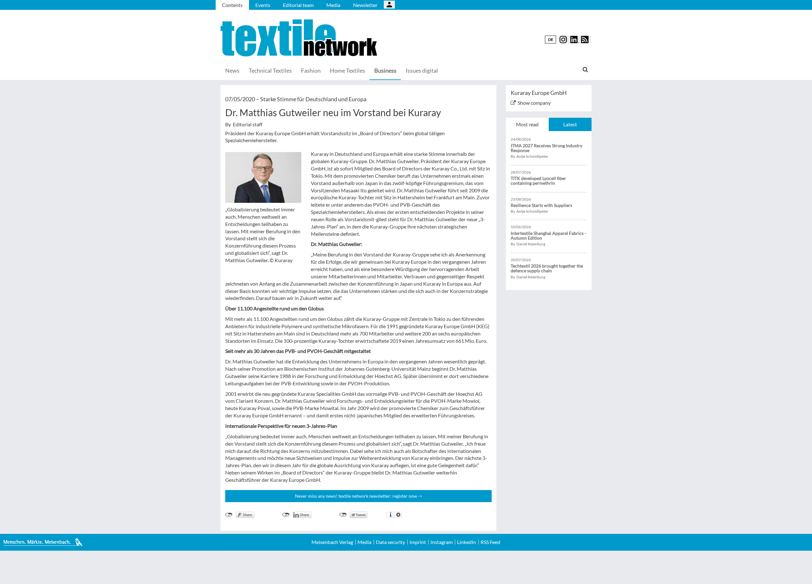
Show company (534, 103)
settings (398, 515)
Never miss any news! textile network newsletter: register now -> (358, 496)
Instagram (441, 542)
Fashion (311, 70)
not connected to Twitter (343, 515)
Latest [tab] (570, 124)
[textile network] (299, 37)
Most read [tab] (527, 124)
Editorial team (298, 5)
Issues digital (422, 70)
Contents (232, 5)
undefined (286, 515)
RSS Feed (490, 542)
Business (385, 70)
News (232, 70)
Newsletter (365, 5)
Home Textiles (347, 70)
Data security (390, 542)
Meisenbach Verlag (332, 542)
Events (262, 5)
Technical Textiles (270, 70)
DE (550, 39)
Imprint (417, 542)
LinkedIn (466, 542)
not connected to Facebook (228, 515)
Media (333, 5)
